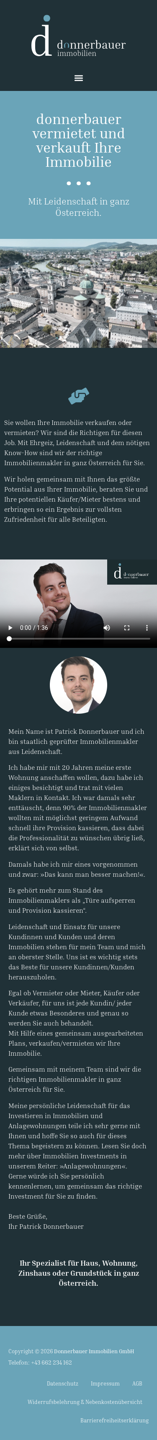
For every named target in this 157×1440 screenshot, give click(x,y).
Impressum (105, 1383)
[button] (78, 78)
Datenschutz (62, 1383)
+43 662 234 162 (51, 1362)
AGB (137, 1383)
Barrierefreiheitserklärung (114, 1420)
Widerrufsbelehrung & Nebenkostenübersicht (85, 1402)
